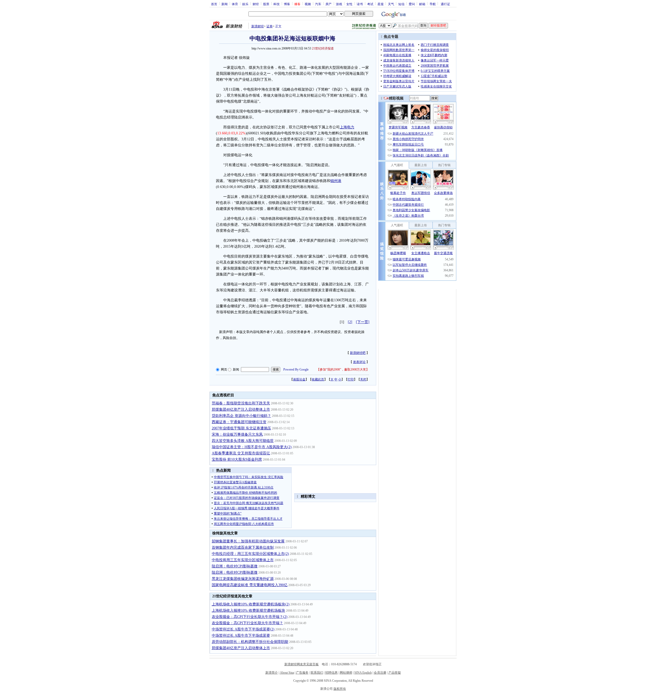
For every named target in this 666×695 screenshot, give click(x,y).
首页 (214, 3)
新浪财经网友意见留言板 (301, 664)
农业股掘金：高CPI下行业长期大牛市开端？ (247, 623)
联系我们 (317, 672)
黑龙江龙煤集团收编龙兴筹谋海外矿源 (243, 579)
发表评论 (359, 362)
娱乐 (245, 3)
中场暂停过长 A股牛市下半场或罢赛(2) (243, 629)
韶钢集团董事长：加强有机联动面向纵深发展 (248, 541)
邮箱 (422, 3)
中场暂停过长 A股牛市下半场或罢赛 (241, 635)
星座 (380, 3)
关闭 (363, 379)
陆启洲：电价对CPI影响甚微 (235, 566)
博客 (287, 3)
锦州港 (335, 181)
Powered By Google (296, 369)
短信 (401, 3)
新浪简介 (271, 672)
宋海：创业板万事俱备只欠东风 (237, 434)
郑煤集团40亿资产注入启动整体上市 (241, 409)
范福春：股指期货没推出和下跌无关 (241, 403)
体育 (235, 3)
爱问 (412, 3)
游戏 (339, 3)
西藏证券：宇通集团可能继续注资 (239, 422)
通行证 (445, 3)
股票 (266, 3)
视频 (308, 3)
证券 (269, 26)
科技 (276, 3)
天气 (391, 3)
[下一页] (362, 322)
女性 (349, 3)
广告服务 (302, 672)
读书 (360, 3)
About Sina (287, 672)
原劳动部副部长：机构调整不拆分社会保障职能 (250, 642)
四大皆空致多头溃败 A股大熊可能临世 (243, 441)
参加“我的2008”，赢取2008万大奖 (343, 369)
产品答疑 (394, 672)
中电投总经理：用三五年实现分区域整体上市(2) (250, 554)
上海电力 (347, 127)
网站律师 (346, 672)
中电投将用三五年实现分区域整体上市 (243, 560)
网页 (224, 369)
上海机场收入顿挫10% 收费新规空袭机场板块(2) (251, 604)
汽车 (318, 3)
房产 (328, 3)
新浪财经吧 (358, 353)
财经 (256, 3)
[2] (350, 322)
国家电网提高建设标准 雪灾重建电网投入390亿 (249, 585)
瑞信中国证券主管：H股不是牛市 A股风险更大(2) (252, 447)
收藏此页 (318, 379)
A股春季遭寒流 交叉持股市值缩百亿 (241, 453)
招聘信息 (331, 672)
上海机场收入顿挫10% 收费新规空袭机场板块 (248, 610)
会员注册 (380, 672)
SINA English (363, 672)
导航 (433, 3)
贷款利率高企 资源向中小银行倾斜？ (241, 416)
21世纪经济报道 (323, 48)
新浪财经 (257, 26)
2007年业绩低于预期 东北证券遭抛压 (241, 428)
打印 (351, 379)
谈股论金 (299, 379)
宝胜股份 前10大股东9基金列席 (237, 459)
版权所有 (340, 689)
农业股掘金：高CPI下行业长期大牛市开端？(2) (249, 617)
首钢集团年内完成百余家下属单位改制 (243, 547)
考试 (370, 3)
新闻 (224, 3)
